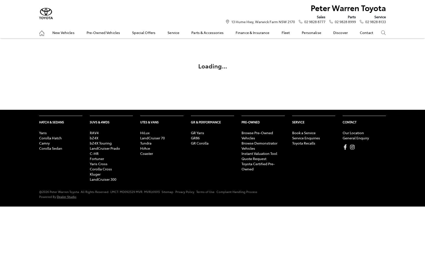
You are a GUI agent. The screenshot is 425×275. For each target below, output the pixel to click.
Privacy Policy (184, 192)
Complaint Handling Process (236, 192)
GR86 (195, 137)
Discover (340, 32)
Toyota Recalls (303, 143)
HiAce (145, 148)
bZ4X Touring (101, 143)
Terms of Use (205, 192)
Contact (366, 32)
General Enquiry (356, 137)
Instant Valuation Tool (259, 153)
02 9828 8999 (345, 21)
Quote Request (254, 158)
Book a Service (304, 132)
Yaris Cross (98, 163)
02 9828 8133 (375, 21)
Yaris (43, 132)
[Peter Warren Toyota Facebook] (346, 147)
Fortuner (97, 158)
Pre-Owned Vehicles (103, 32)
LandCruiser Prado (105, 148)
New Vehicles (63, 32)
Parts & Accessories (207, 32)
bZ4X (94, 137)
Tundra (146, 143)
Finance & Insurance (253, 32)
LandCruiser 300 (103, 179)
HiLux (145, 132)
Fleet (286, 32)
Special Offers (143, 32)
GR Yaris (197, 132)
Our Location (353, 132)
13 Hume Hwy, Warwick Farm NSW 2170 (263, 21)
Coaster (146, 153)
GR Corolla (200, 143)
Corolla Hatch (50, 137)
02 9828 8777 (314, 21)
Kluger (95, 174)
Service (173, 32)
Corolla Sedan (50, 148)
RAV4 (94, 132)
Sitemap (167, 192)
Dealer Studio (66, 196)
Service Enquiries (306, 137)
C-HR (94, 153)
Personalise (311, 32)
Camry (44, 143)
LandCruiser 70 (152, 137)
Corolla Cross (101, 168)
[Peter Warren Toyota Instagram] (353, 147)
